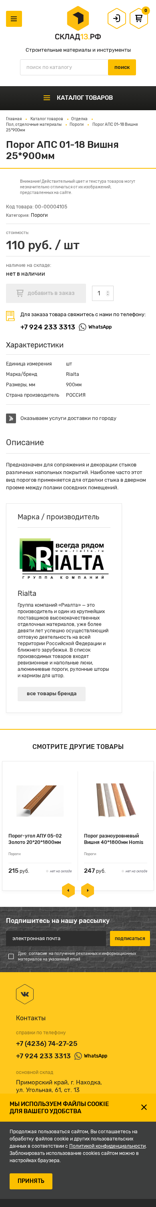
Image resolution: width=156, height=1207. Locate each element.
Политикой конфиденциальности (107, 1146)
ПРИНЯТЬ (31, 1181)
